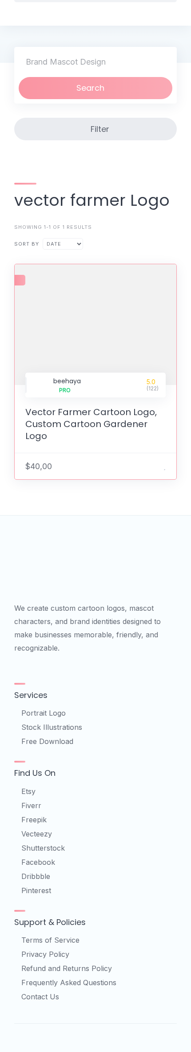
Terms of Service (50, 940)
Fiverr (31, 805)
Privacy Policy (45, 954)
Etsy (28, 791)
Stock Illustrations (51, 727)
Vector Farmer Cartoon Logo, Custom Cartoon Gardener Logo (91, 424)
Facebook (38, 862)
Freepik (34, 819)
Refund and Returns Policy (66, 968)
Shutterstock (43, 848)
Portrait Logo (43, 713)
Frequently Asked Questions (68, 982)
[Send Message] (153, 466)
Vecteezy (36, 833)
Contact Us (40, 996)
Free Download (47, 741)
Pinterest (36, 890)
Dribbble (35, 876)
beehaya (67, 381)
